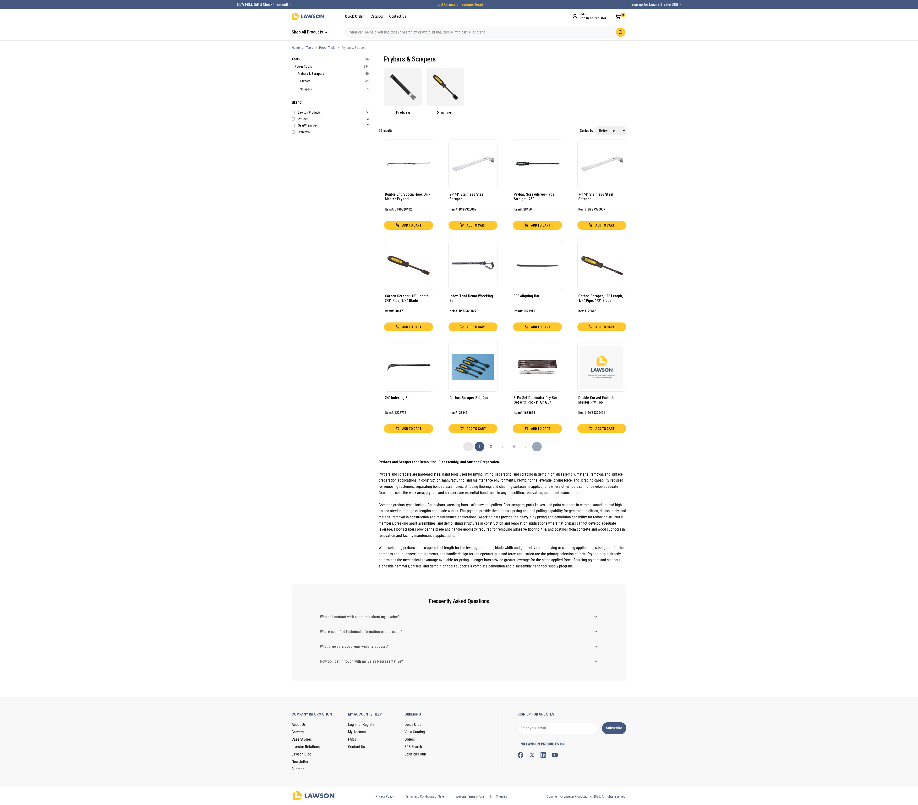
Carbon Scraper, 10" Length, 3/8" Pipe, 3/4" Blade (407, 298)
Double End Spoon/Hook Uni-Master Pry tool (407, 196)
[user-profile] (575, 16)
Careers (298, 732)
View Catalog (414, 732)
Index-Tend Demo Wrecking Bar (471, 298)
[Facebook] (520, 755)
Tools (309, 48)
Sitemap (298, 769)
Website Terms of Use (470, 796)
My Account (357, 732)
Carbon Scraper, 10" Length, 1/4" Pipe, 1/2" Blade (600, 298)
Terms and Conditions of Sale (424, 796)
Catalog (377, 16)
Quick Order (354, 16)
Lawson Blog (301, 754)
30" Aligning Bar (527, 296)
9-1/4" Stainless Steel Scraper (466, 196)
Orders (409, 739)
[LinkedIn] (543, 755)
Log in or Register (362, 724)
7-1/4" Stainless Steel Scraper (595, 196)
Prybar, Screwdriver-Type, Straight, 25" (534, 196)
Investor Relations (306, 746)
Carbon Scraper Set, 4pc (468, 397)
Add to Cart (411, 225)
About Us (299, 724)
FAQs (352, 739)
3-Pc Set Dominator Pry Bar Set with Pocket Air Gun (535, 400)
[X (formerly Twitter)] (532, 755)
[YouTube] (555, 755)
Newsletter (300, 761)
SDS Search (413, 746)
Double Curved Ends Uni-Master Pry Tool (597, 400)
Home (296, 48)
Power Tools (327, 48)
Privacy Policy (385, 796)
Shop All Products (308, 32)
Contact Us (397, 16)
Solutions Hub (415, 754)
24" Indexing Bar (398, 397)
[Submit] (620, 32)
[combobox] (485, 32)
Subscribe (614, 728)
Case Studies (302, 739)
